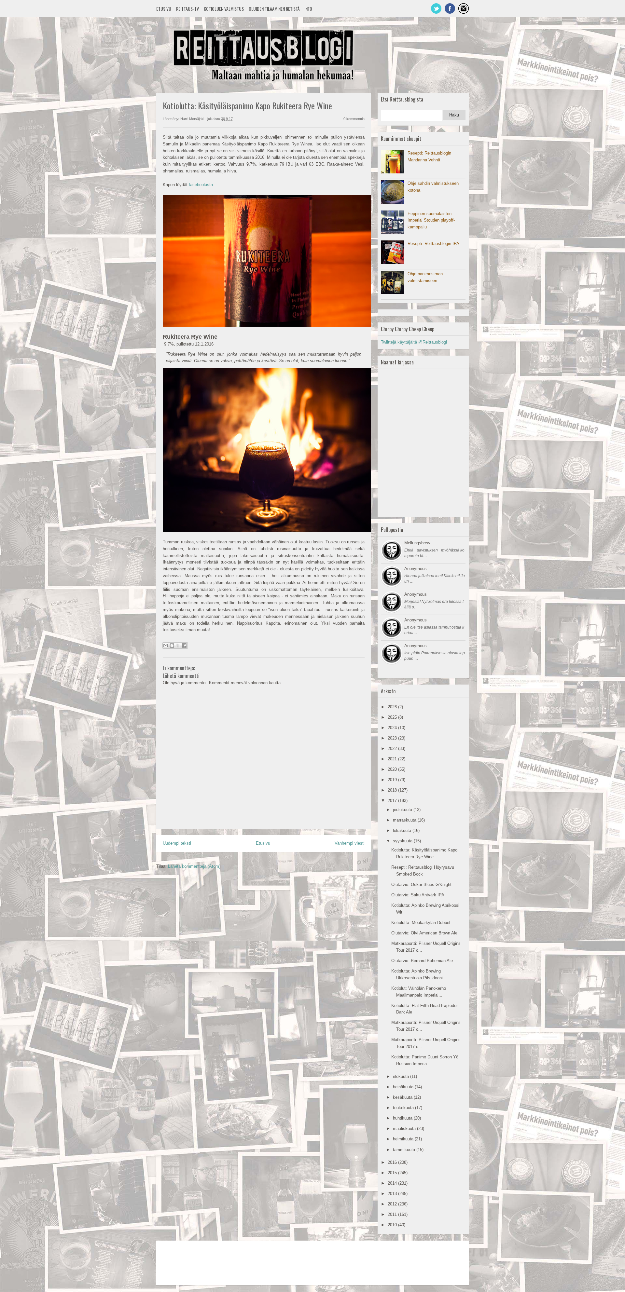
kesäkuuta (403, 1097)
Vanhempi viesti (350, 843)
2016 (393, 1162)
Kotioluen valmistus (224, 8)
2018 (393, 790)
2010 (393, 1224)
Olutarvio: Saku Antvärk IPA (417, 894)
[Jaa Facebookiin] (184, 645)
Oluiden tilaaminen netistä (274, 8)
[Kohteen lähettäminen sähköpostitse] (165, 645)
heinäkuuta (404, 1086)
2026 (393, 706)
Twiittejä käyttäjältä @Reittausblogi (414, 342)
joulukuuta (403, 809)
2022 (393, 748)
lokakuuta (402, 830)
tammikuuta (404, 1149)
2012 (393, 1204)
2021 (393, 758)
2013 (393, 1193)
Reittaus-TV (187, 8)
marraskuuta (405, 820)
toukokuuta (404, 1107)
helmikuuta (404, 1138)
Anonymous (415, 568)
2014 (393, 1183)
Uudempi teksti (177, 843)
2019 (393, 779)
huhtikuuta (403, 1118)
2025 (393, 717)
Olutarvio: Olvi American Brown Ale (424, 933)
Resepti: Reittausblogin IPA (433, 243)
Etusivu (163, 8)
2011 (393, 1214)
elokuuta (401, 1076)
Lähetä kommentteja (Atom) (194, 866)
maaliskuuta (405, 1128)
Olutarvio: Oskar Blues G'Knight (421, 884)
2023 (393, 738)
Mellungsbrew (417, 542)
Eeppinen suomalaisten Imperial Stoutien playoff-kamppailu (431, 220)
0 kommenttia (354, 119)
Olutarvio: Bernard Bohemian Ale (422, 960)
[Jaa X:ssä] (178, 645)
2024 (393, 727)
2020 (393, 769)
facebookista (201, 184)
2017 (393, 800)
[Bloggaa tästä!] (172, 645)
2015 (393, 1172)
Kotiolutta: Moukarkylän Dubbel (420, 922)
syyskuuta (403, 840)
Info (308, 8)
